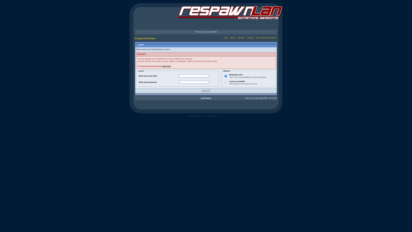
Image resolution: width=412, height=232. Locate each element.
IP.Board (202, 116)
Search (232, 38)
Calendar (250, 38)
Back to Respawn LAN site (266, 38)
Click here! (166, 66)
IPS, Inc (220, 116)
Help (226, 38)
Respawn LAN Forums (145, 38)
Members (241, 38)
